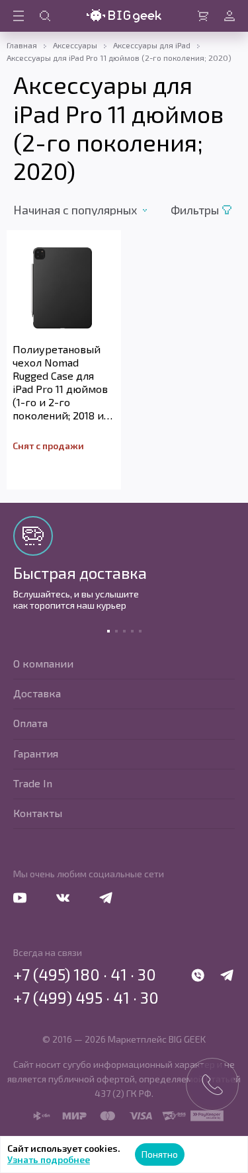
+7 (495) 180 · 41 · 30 (84, 974)
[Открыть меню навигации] (18, 16)
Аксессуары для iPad (151, 45)
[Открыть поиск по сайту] (45, 16)
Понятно (160, 1154)
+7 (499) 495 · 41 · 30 (86, 997)
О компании (43, 663)
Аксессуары (75, 45)
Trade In (32, 783)
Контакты (37, 812)
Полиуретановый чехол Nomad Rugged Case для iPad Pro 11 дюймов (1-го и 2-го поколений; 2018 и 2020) (60, 382)
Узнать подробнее (48, 1159)
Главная (22, 45)
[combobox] (88, 210)
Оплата (30, 723)
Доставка (37, 693)
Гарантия (35, 753)
